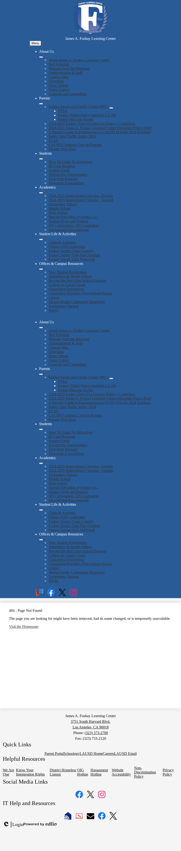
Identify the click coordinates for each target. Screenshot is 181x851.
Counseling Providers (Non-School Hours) (80, 293)
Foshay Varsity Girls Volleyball (72, 259)
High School (58, 213)
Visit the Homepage (23, 627)
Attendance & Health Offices (70, 276)
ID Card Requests (62, 166)
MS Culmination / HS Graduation (74, 225)
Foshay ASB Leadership (67, 247)
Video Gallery (59, 90)
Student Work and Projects (68, 221)
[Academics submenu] (41, 192)
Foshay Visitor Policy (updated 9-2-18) (87, 115)
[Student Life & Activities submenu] (41, 239)
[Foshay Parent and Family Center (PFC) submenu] (111, 108)
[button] (41, 327)
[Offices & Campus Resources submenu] (41, 269)
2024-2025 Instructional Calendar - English (81, 196)
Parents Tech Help (62, 149)
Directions (56, 81)
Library (54, 298)
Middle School (59, 208)
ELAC (54, 141)
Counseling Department (66, 289)
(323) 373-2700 (96, 733)
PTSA (62, 111)
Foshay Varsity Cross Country (71, 251)
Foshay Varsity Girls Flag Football (74, 255)
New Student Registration (68, 272)
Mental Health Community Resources (77, 302)
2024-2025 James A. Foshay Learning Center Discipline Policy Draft (100, 128)
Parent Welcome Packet (75, 119)
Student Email (59, 170)
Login (13, 824)
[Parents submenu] (41, 103)
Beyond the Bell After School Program (77, 281)
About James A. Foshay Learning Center (79, 60)
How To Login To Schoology (71, 162)
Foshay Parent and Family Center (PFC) (78, 107)
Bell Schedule (59, 64)
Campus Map (59, 77)
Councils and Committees (68, 94)
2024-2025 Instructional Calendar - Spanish (81, 200)
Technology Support (64, 306)
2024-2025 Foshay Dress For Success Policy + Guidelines (92, 124)
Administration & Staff (65, 73)
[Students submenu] (41, 159)
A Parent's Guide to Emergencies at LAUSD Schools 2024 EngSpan (100, 132)
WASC (54, 310)
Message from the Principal (69, 68)
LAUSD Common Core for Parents (75, 145)
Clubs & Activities (62, 242)
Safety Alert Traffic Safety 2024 (72, 136)
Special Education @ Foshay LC (73, 217)
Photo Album (58, 85)
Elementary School (63, 204)
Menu (35, 43)
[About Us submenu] (41, 57)
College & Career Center (67, 285)
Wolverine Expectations (66, 183)
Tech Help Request (63, 179)
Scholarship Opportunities (68, 175)
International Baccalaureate (69, 230)
